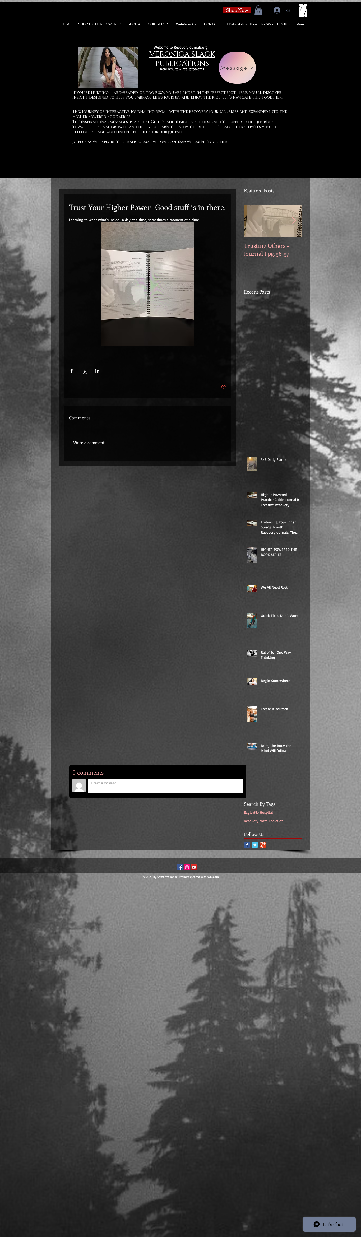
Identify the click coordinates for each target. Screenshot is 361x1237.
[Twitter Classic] (255, 845)
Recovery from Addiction (264, 821)
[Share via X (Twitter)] (84, 371)
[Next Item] (293, 221)
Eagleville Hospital (258, 812)
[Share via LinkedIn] (97, 371)
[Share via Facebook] (71, 371)
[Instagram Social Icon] (187, 867)
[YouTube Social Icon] (194, 867)
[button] (258, 10)
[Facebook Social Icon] (180, 867)
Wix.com (213, 877)
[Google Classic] (263, 845)
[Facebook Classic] (247, 845)
